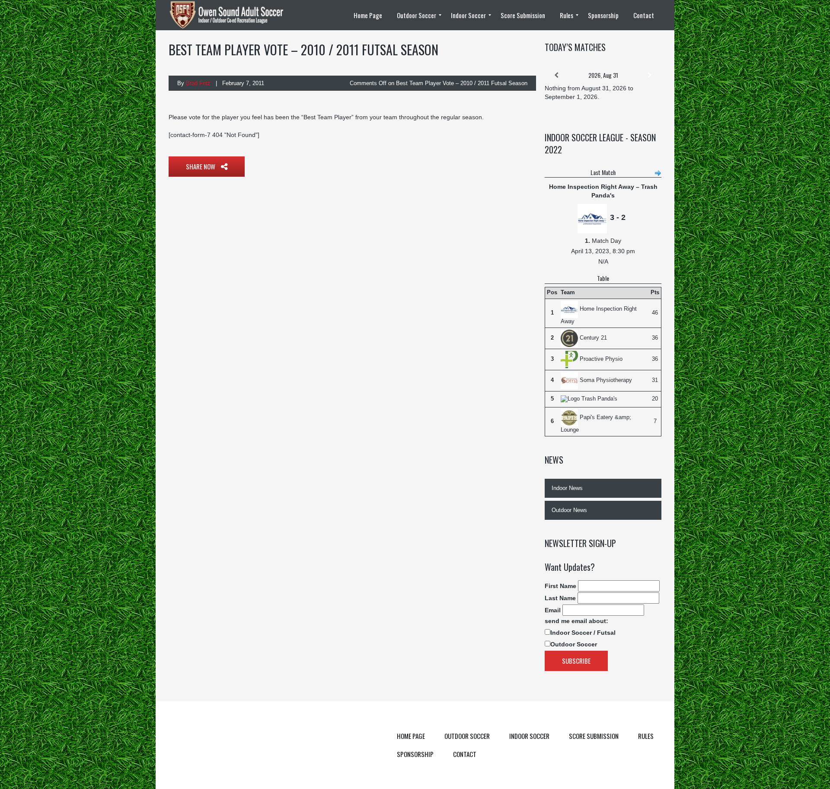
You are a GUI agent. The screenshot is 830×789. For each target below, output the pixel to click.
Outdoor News (569, 510)
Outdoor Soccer (573, 644)
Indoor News (567, 488)
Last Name (560, 598)
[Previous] (556, 75)
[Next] (649, 75)
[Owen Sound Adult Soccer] (231, 15)
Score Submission (594, 736)
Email (553, 610)
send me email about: (576, 620)
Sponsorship (415, 754)
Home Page (411, 736)
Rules (646, 736)
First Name (560, 585)
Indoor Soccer (529, 736)
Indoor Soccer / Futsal (583, 632)
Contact (464, 754)
